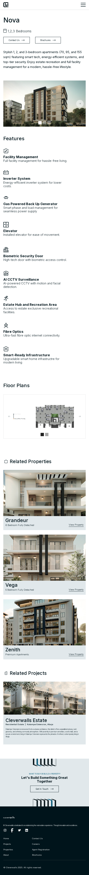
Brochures (37, 855)
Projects (7, 844)
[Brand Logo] (5, 4)
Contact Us (37, 838)
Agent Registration (41, 849)
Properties (8, 849)
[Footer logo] (17, 817)
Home (6, 838)
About (6, 855)
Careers (36, 844)
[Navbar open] (82, 5)
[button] (9, 103)
